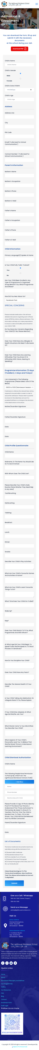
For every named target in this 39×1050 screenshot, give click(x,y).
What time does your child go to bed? (19, 601)
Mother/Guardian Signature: (15, 406)
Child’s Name (10, 61)
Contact (4, 999)
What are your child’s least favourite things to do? (19, 588)
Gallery (3, 987)
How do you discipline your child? (17, 660)
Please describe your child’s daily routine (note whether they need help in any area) (19, 487)
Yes (8, 270)
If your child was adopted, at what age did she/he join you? (18, 713)
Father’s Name (10, 211)
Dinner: (7, 542)
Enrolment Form (6, 1003)
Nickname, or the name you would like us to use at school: (19, 463)
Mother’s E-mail (10, 201)
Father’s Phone (10, 230)
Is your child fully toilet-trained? (17, 265)
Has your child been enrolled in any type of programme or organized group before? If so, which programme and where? (19, 283)
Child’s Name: (10, 764)
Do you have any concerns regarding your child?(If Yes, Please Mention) (19, 330)
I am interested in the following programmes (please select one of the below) (19, 381)
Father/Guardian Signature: (15, 417)
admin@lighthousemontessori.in (20, 910)
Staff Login (4, 1006)
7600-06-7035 (15, 901)
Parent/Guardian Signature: (15, 823)
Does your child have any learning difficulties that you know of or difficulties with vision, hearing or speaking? (17, 358)
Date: (7, 427)
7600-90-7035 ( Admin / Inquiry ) (20, 898)
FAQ (2, 993)
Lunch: (7, 532)
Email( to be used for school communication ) (15, 143)
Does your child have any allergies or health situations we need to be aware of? (19, 343)
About (3, 977)
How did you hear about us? (15, 296)
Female (9, 81)
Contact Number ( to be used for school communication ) (17, 155)
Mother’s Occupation (12, 181)
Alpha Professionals (20, 1047)
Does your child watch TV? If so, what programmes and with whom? (19, 631)
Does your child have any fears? (17, 672)
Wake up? (8, 611)
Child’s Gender (10, 70)
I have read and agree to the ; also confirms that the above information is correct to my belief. (19, 874)
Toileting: (8, 513)
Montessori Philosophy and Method (12, 981)
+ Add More (19, 782)
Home (3, 24)
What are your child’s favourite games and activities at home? (19, 574)
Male (8, 76)
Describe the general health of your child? (18, 685)
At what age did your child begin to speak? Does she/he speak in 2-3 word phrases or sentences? (19, 646)
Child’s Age (9, 96)
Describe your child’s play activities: (18, 561)
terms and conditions (13, 873)
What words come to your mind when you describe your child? (19, 727)
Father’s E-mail (10, 240)
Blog (2, 996)
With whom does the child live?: (17, 474)
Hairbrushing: (10, 503)
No (8, 275)
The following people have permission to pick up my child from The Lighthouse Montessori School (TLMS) (19, 776)
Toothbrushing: (10, 493)
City (6, 123)
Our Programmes (7, 984)
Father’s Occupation (12, 220)
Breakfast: (8, 522)
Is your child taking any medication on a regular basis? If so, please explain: (19, 699)
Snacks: (8, 552)
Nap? (7, 621)
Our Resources (6, 990)
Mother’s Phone (10, 191)
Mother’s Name (10, 172)
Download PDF (18, 49)
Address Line (9, 113)
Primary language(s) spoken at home (19, 255)
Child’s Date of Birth (12, 86)
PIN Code (8, 132)
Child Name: (9, 452)
